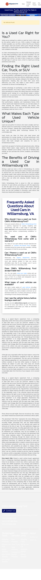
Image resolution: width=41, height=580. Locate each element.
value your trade (22, 273)
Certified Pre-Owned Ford (22, 245)
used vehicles (26, 287)
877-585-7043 (12, 521)
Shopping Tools (6, 534)
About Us (33, 540)
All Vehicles (15, 534)
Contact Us (10, 511)
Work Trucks (15, 544)
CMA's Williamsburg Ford (28, 224)
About (33, 533)
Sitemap (22, 573)
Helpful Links (24, 534)
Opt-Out (38, 573)
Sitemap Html (27, 573)
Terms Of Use (17, 573)
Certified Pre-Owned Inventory (15, 554)
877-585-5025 (11, 518)
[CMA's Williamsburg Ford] (11, 4)
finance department (23, 257)
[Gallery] (20, 15)
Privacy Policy (12, 573)
